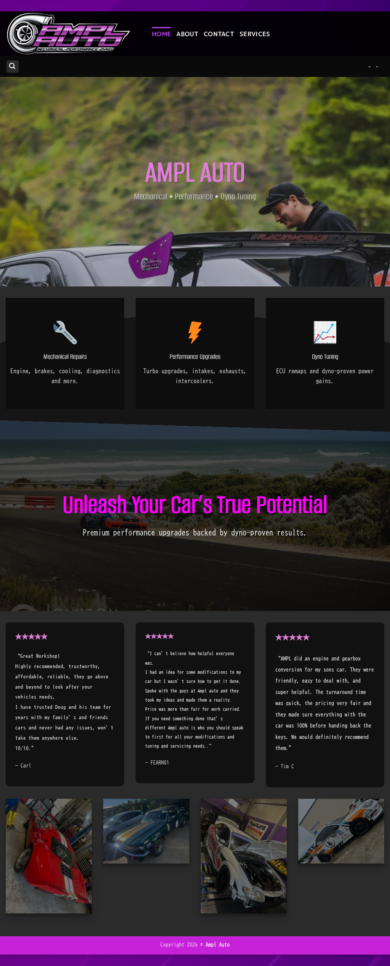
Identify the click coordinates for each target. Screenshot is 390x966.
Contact (219, 34)
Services (255, 34)
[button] (12, 66)
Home (161, 34)
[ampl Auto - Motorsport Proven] (73, 33)
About (187, 34)
